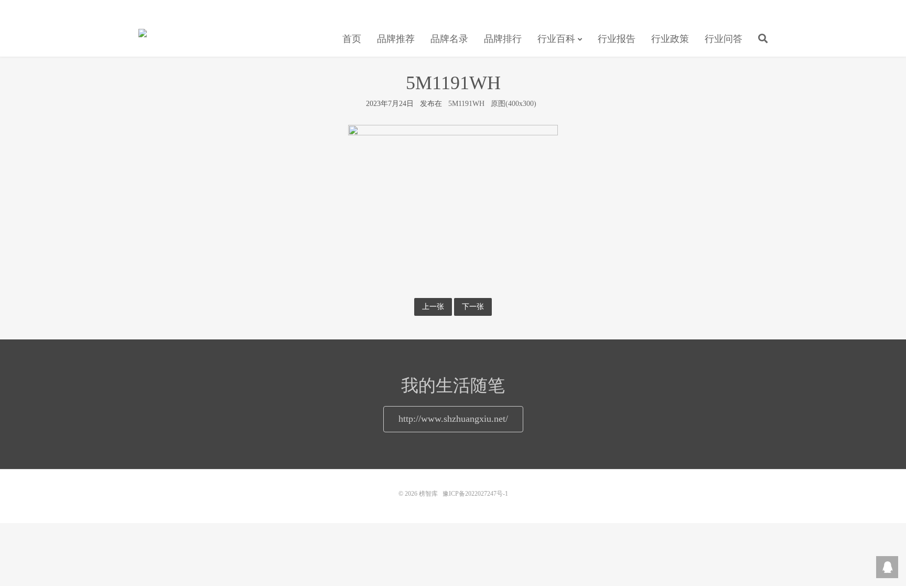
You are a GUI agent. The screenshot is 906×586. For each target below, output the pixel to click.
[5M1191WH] (453, 203)
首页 (351, 39)
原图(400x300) (513, 104)
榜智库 (142, 37)
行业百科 (556, 39)
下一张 (473, 307)
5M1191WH (466, 104)
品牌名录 (449, 39)
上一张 (433, 307)
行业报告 (616, 39)
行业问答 (723, 39)
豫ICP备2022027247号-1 (475, 493)
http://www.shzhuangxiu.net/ (453, 418)
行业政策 (670, 39)
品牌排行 (503, 39)
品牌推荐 (396, 39)
